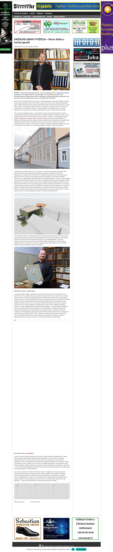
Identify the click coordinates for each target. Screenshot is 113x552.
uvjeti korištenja (81, 549)
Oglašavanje (66, 546)
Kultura (27, 17)
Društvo (18, 17)
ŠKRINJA (40, 13)
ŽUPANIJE (48, 13)
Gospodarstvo (38, 17)
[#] (68, 9)
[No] (111, 549)
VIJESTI (32, 13)
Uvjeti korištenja (59, 546)
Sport (49, 17)
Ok (73, 549)
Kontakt (72, 546)
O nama (46, 546)
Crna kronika (59, 17)
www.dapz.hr (30, 453)
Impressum (51, 546)
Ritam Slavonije (21, 13)
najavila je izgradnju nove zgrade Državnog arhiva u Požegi (30, 118)
